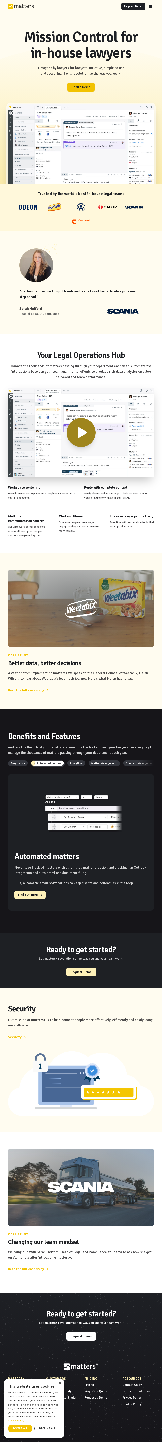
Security (15, 1037)
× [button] (59, 1383)
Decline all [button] (47, 1428)
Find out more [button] (28, 895)
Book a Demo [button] (81, 87)
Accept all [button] (20, 1428)
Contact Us (130, 1385)
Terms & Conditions (136, 1391)
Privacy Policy (131, 1398)
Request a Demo (95, 1398)
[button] (18, 763)
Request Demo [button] (133, 6)
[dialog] (34, 1408)
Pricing (89, 1385)
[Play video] (81, 432)
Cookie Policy (131, 1404)
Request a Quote (96, 1391)
